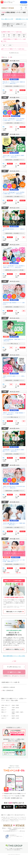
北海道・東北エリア (5, 705)
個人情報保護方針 (13, 829)
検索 (21, 9)
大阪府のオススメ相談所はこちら (14, 649)
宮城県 (17, 705)
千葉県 (13, 707)
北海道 (13, 705)
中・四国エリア (4, 715)
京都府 (17, 712)
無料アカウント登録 (15, 672)
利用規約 (9, 828)
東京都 (17, 707)
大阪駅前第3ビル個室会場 (9, 687)
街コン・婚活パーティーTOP (7, 19)
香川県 (17, 715)
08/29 (9, 35)
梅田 (4, 45)
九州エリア (3, 718)
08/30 (19, 35)
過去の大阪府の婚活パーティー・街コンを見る (14, 655)
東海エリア (3, 709)
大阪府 (21, 712)
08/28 (4, 35)
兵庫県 (13, 713)
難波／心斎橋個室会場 (8, 690)
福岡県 (13, 718)
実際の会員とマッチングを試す (14, 611)
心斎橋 (9, 45)
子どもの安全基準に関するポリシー (10, 831)
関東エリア (3, 707)
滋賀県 (13, 712)
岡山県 (13, 715)
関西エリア (3, 712)
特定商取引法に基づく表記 (18, 828)
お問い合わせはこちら (15, 666)
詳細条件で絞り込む (15, 52)
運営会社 (4, 828)
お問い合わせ (22, 831)
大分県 (17, 718)
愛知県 (13, 709)
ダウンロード (23, 2)
